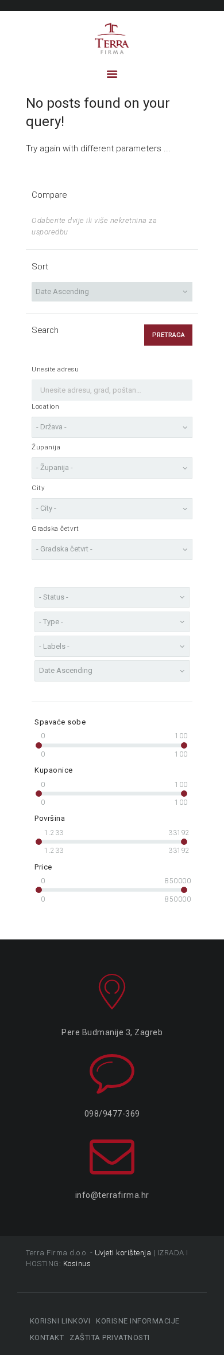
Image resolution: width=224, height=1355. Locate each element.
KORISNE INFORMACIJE (138, 1321)
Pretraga (168, 335)
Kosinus (77, 1263)
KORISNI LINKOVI (60, 1321)
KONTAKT (47, 1337)
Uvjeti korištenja (123, 1252)
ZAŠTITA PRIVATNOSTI (109, 1337)
